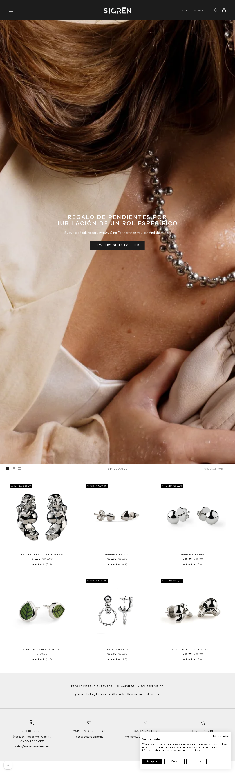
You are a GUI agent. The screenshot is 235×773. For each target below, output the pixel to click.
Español (199, 10)
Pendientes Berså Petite (42, 649)
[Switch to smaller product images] (13, 469)
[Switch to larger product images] (7, 469)
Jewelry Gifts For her (113, 233)
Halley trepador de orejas (42, 554)
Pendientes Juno (117, 554)
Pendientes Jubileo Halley (193, 649)
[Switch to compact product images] (19, 469)
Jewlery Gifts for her (117, 245)
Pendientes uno (192, 554)
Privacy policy (221, 736)
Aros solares (117, 649)
